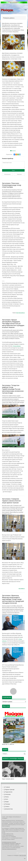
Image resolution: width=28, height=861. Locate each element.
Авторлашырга (7, 174)
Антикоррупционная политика (9, 842)
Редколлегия (8, 792)
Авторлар (8, 794)
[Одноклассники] (16, 154)
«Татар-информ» (17, 346)
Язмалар (14, 150)
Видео (7, 801)
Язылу (7, 796)
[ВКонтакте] (14, 154)
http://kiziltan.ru (22, 588)
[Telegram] (20, 154)
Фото (6, 799)
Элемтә (7, 806)
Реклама (7, 804)
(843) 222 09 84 (22, 855)
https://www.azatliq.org (20, 312)
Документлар (9, 809)
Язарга (13, 170)
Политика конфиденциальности (9, 849)
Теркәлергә (19, 174)
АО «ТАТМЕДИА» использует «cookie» (10, 843)
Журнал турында (9, 789)
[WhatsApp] (18, 154)
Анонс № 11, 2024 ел (8, 744)
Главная (7, 787)
